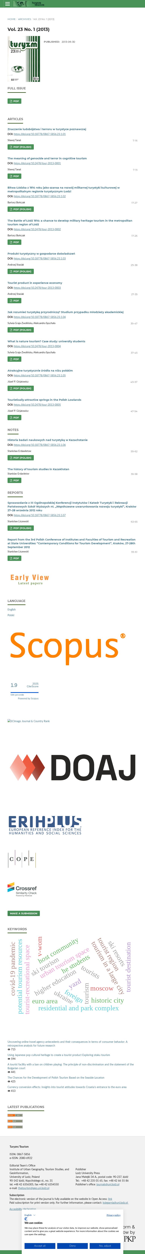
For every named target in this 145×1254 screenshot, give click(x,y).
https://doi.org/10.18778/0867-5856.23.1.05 (40, 375)
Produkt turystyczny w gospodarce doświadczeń (41, 253)
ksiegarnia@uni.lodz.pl (116, 1203)
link (110, 1199)
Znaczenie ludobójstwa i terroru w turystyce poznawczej (47, 129)
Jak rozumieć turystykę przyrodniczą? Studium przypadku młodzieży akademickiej (65, 312)
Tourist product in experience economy (35, 283)
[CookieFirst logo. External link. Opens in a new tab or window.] (26, 1219)
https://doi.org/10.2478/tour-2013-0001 (37, 163)
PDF (16, 101)
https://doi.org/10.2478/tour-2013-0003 (37, 288)
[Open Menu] (7, 4)
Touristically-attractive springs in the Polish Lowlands (44, 400)
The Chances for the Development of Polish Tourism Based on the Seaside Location (56, 1078)
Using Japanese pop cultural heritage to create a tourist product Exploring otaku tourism (59, 1055)
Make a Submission (23, 913)
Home (12, 19)
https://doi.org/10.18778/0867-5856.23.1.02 (40, 196)
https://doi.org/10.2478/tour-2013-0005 (37, 405)
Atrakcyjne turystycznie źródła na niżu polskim (40, 370)
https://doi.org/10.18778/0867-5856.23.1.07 (40, 515)
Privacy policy (113, 1215)
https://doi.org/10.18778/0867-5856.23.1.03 (40, 258)
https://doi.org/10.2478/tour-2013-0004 (37, 346)
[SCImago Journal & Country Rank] (29, 721)
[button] (30, 1215)
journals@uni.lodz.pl (107, 1184)
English (12, 609)
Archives (24, 19)
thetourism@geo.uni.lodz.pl (33, 1188)
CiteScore (33, 685)
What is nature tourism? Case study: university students (46, 341)
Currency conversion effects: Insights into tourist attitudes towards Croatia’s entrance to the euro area (67, 1087)
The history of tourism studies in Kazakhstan (38, 469)
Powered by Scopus (28, 698)
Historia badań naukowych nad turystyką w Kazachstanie (48, 440)
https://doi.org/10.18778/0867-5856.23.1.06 (40, 445)
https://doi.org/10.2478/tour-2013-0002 (37, 229)
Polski (11, 615)
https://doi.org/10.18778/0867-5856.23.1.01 (40, 134)
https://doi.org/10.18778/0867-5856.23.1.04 (40, 317)
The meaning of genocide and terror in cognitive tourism (47, 158)
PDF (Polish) (22, 146)
